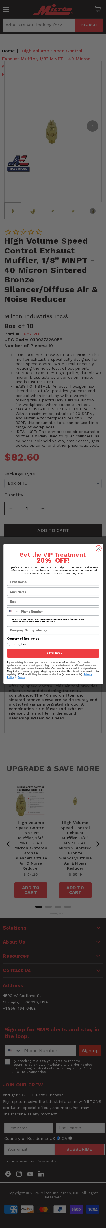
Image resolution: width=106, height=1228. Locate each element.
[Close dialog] (98, 548)
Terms (21, 677)
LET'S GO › (53, 653)
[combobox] (13, 611)
